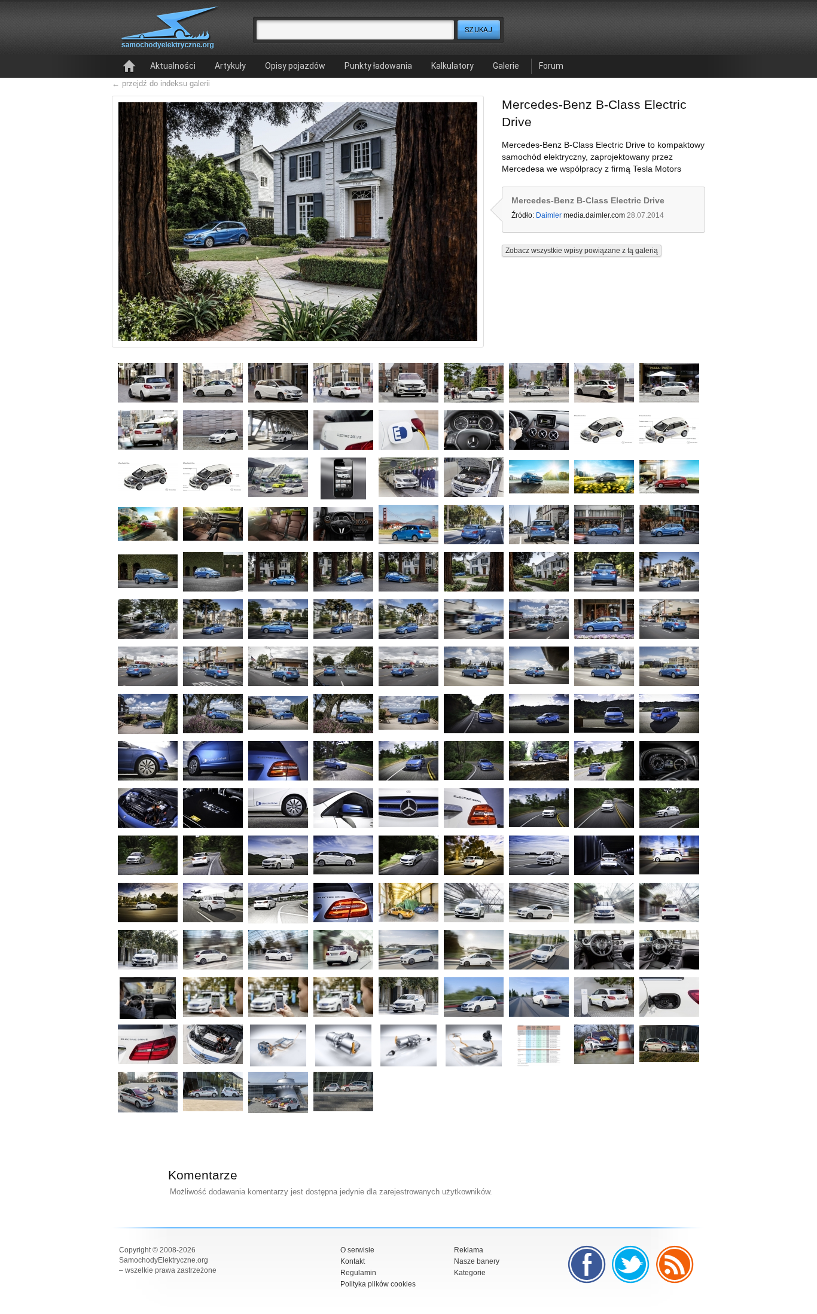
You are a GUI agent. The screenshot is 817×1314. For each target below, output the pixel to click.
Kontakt (352, 1261)
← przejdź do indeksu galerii (161, 83)
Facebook (587, 1264)
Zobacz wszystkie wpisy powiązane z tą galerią (581, 250)
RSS (675, 1264)
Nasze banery (476, 1261)
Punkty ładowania (378, 66)
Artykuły (230, 66)
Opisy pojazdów (295, 66)
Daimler (549, 215)
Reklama (468, 1250)
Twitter (631, 1264)
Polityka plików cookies (378, 1284)
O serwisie (357, 1250)
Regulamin (358, 1273)
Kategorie (470, 1273)
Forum (551, 66)
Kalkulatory (452, 66)
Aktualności (173, 66)
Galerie (506, 66)
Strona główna (129, 66)
